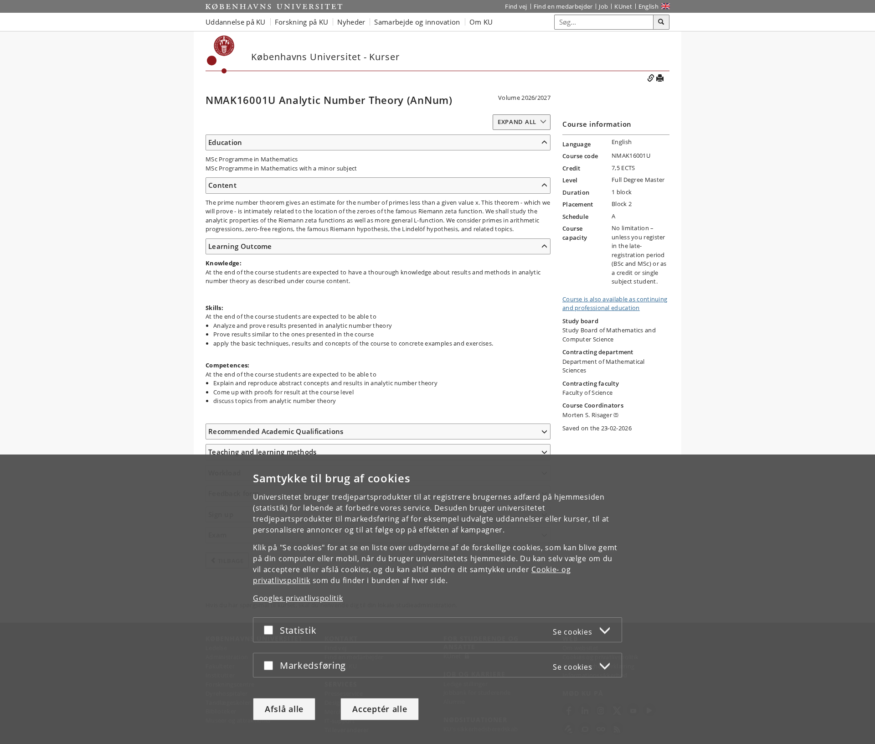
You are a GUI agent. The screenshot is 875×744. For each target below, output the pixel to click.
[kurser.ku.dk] (221, 54)
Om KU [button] (481, 21)
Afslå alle (284, 708)
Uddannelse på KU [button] (236, 21)
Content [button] (222, 185)
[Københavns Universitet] (274, 6)
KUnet (623, 6)
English (648, 6)
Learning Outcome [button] (240, 246)
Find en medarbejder (563, 6)
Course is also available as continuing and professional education (614, 303)
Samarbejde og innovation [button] (417, 21)
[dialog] (437, 599)
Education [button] (225, 142)
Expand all (517, 122)
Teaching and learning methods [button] (262, 451)
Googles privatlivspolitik (298, 598)
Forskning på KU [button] (302, 21)
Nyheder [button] (351, 21)
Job (603, 6)
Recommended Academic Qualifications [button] (276, 431)
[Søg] (661, 22)
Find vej (516, 6)
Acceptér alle (379, 708)
